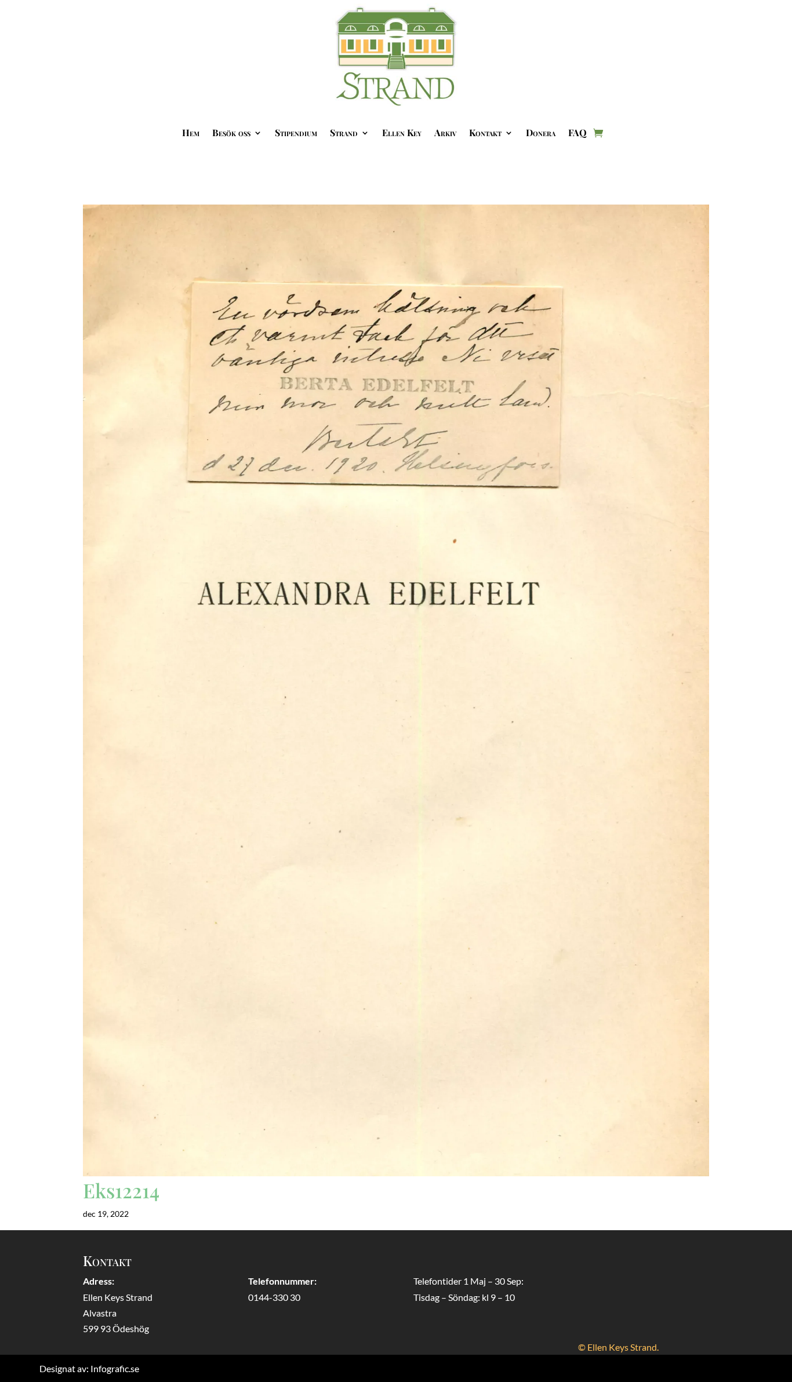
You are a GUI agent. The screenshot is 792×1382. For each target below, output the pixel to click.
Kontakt (485, 132)
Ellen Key (402, 132)
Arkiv (445, 132)
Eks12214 (121, 1190)
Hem (190, 132)
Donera (540, 132)
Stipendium (296, 132)
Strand (344, 132)
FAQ (577, 132)
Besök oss (231, 132)
